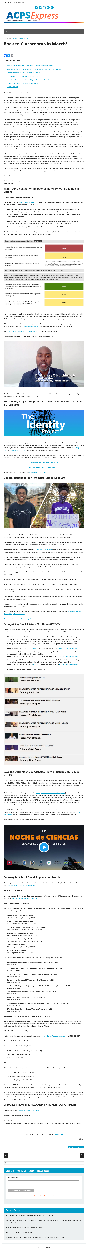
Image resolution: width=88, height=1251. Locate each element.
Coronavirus (78, 1147)
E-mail (48, 7)
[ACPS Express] (44, 22)
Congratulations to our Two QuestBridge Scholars (24, 72)
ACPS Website (21, 2)
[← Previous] (6, 1155)
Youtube (44, 7)
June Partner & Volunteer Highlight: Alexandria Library (24, 1227)
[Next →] (82, 1155)
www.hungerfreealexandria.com (54, 1036)
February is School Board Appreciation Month (22, 83)
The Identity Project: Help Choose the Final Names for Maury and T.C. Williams (34, 69)
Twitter (40, 7)
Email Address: (13, 1177)
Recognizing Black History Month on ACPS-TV (22, 76)
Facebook (36, 7)
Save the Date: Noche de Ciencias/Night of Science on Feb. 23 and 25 (31, 80)
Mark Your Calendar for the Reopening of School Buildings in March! (30, 65)
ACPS (27, 38)
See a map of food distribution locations (24, 898)
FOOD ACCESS (12, 87)
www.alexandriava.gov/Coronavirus (29, 1110)
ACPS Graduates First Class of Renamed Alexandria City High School (29, 1215)
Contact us (59, 1134)
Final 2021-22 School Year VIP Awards (19, 1232)
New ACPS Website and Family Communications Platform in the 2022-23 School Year (35, 1237)
